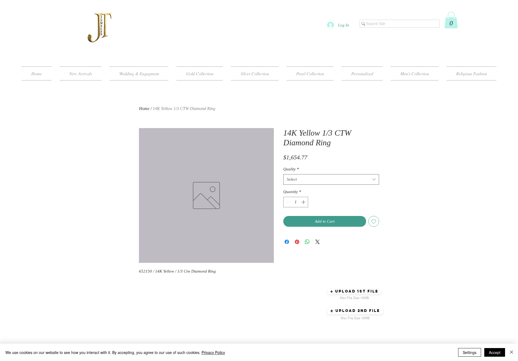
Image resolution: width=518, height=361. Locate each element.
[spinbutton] (295, 202)
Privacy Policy (213, 352)
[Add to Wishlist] (373, 221)
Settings (469, 352)
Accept (494, 352)
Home (144, 108)
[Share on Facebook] (287, 242)
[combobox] (331, 179)
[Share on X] (317, 242)
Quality (291, 169)
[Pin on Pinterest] (297, 242)
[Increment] (304, 202)
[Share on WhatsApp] (307, 242)
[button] (451, 20)
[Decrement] (287, 202)
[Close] (511, 352)
